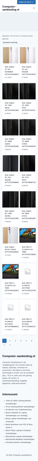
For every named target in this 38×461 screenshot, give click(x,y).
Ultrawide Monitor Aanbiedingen (18, 442)
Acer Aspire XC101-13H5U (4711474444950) (12, 249)
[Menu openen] (34, 8)
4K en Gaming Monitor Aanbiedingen (20, 407)
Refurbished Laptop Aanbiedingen (19, 436)
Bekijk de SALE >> (26, 2)
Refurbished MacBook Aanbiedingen (20, 439)
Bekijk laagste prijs (10, 80)
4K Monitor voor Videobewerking (18, 410)
